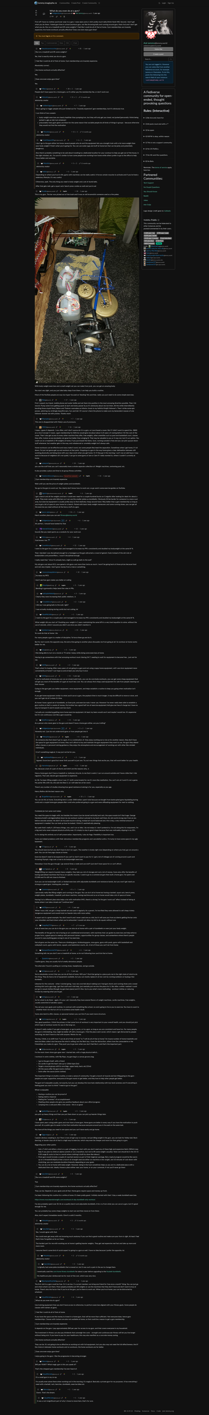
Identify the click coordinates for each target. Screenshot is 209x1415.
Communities (65, 3)
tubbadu (167, 211)
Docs (153, 1411)
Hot (36, 43)
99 (52, 16)
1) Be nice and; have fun (154, 118)
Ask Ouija (147, 205)
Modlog (159, 243)
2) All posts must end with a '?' (156, 124)
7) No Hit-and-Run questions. (156, 155)
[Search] (159, 3)
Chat (75, 43)
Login (164, 3)
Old (67, 43)
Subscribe (158, 49)
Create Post (75, 3)
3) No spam (149, 130)
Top (42, 43)
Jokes (146, 200)
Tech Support (149, 183)
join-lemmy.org (168, 1411)
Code (159, 1411)
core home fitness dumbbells (64, 1271)
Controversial (51, 43)
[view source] (64, 16)
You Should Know (150, 191)
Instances (145, 1411)
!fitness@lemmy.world (68, 515)
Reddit (146, 196)
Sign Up (171, 3)
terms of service (161, 167)
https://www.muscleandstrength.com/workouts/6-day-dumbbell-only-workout (65, 1200)
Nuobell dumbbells (113, 1271)
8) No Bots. (149, 161)
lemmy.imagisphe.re (47, 3)
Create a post (158, 54)
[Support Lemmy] (99, 3)
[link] (56, 17)
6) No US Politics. (152, 149)
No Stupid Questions (152, 187)
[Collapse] (36, 48)
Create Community (89, 3)
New (61, 43)
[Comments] (44, 14)
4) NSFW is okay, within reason (157, 136)
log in (48, 36)
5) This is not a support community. (158, 143)
